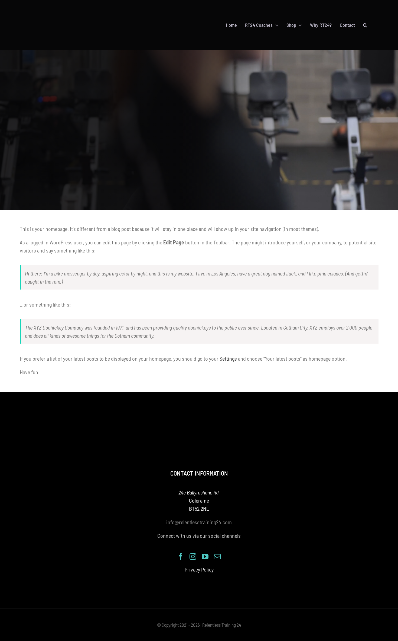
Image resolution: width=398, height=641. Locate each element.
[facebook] (180, 556)
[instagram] (193, 556)
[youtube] (205, 556)
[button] (365, 25)
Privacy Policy (199, 569)
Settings (228, 358)
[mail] (217, 556)
